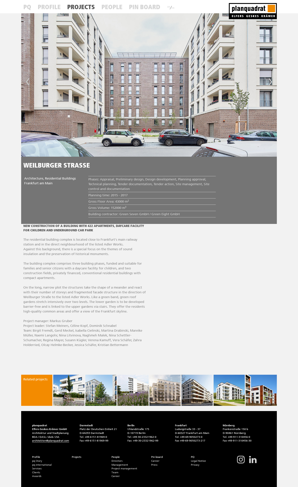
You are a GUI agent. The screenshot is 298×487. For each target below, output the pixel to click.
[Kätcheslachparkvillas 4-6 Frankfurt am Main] (261, 390)
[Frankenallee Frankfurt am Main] (197, 390)
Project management (124, 468)
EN (172, 8)
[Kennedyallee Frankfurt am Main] (229, 390)
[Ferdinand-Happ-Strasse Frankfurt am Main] (133, 390)
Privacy (195, 464)
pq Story (37, 460)
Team (114, 472)
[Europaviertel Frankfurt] (100, 390)
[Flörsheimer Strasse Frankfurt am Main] (165, 390)
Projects (81, 7)
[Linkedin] (252, 463)
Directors (117, 460)
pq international (42, 464)
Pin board (144, 7)
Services (37, 468)
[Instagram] (240, 463)
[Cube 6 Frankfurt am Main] (68, 390)
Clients (36, 472)
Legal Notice (198, 460)
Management (119, 464)
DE (168, 7)
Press (154, 464)
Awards (36, 476)
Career (115, 476)
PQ (27, 7)
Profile (49, 7)
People (111, 7)
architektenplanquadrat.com (50, 440)
